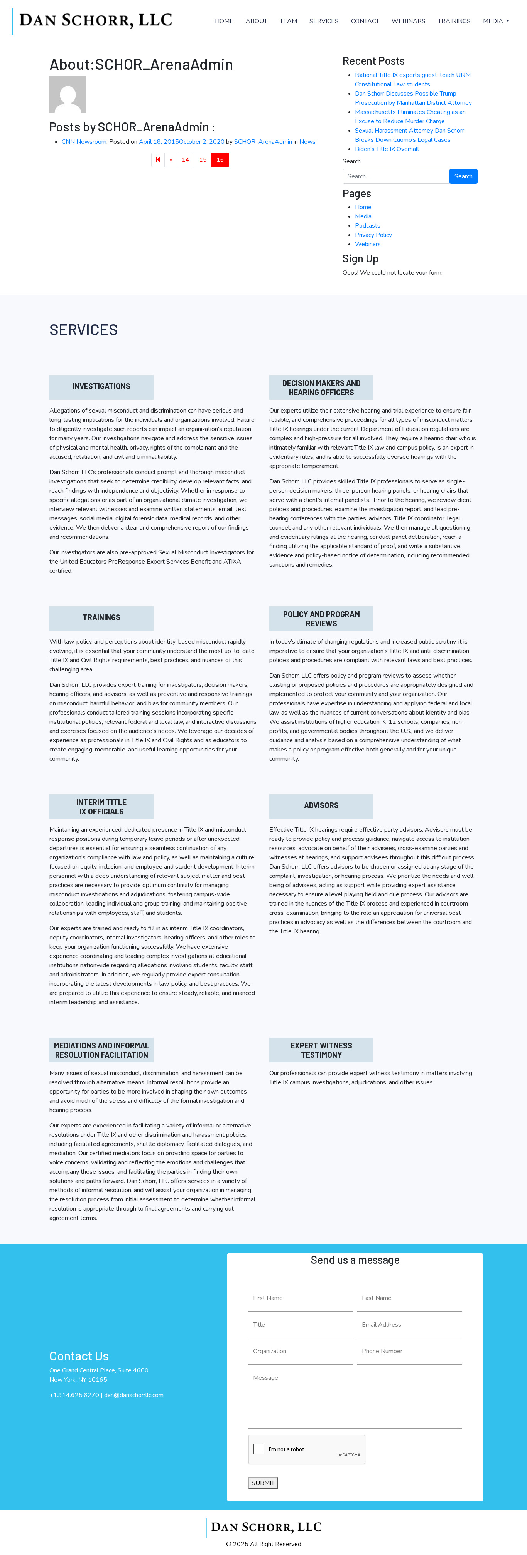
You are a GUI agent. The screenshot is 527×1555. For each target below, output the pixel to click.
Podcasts (367, 225)
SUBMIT (263, 1483)
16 (220, 160)
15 (203, 160)
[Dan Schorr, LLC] (92, 21)
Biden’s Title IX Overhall (387, 149)
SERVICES (324, 21)
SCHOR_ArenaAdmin (263, 142)
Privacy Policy (373, 235)
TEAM (288, 21)
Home (363, 207)
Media (363, 216)
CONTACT (365, 21)
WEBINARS (409, 21)
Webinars (368, 244)
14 (185, 160)
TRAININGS (454, 21)
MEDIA (494, 21)
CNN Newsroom (84, 142)
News (307, 142)
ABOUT (256, 21)
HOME (224, 21)
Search (352, 161)
